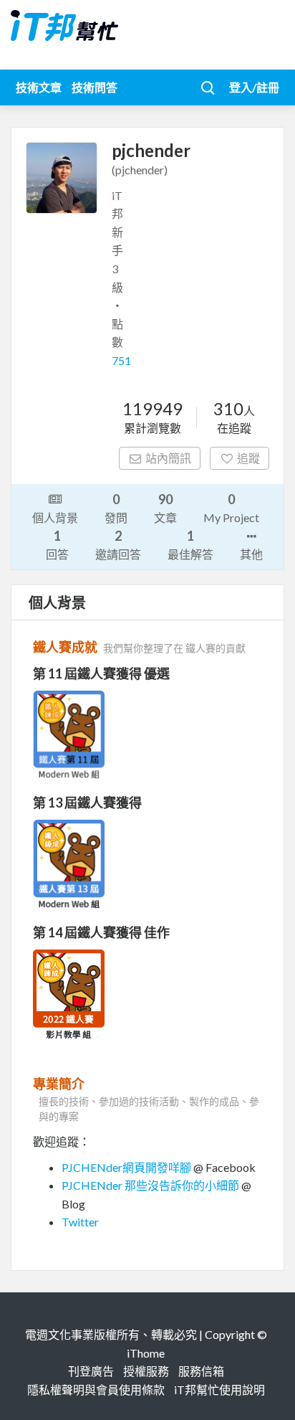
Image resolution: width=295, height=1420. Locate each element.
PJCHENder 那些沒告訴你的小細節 (150, 1185)
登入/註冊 (254, 87)
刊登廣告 (91, 1371)
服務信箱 (201, 1371)
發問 (116, 507)
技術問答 (94, 87)
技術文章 (39, 87)
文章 (165, 507)
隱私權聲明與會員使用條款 (96, 1389)
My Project (231, 507)
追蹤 (248, 458)
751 (121, 360)
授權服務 (146, 1371)
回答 (57, 544)
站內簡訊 (168, 458)
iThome (146, 1353)
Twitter (80, 1222)
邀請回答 (118, 544)
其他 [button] (251, 554)
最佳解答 (190, 544)
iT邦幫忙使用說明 (219, 1389)
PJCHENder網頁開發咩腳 (126, 1167)
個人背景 (55, 517)
